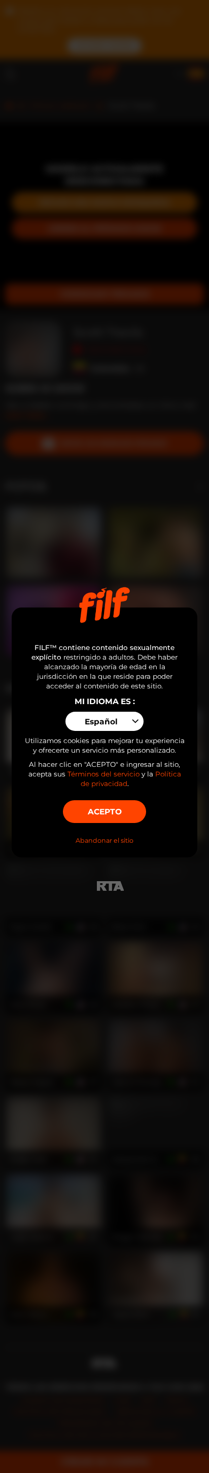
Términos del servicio (103, 774)
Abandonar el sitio (104, 840)
